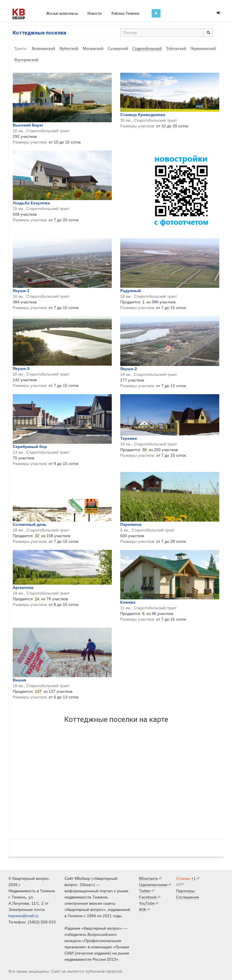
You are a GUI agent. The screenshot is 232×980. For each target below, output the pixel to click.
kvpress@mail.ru (23, 915)
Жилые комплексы (62, 13)
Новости (94, 13)
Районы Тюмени (125, 13)
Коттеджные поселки (39, 33)
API (179, 884)
